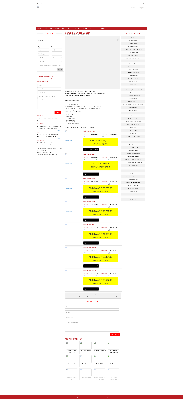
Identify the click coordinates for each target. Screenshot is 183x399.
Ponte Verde (133, 139)
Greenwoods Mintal (133, 101)
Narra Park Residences (100, 350)
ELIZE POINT (99, 363)
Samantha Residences (133, 156)
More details (68, 140)
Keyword (40, 40)
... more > (59, 122)
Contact (103, 28)
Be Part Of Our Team (79, 28)
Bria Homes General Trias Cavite (133, 49)
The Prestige (113, 363)
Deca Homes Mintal (133, 75)
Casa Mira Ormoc (133, 69)
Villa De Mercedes (133, 194)
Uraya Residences (133, 179)
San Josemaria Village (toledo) (133, 159)
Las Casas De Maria (86, 350)
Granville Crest (133, 98)
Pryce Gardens (133, 142)
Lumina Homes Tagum (72, 363)
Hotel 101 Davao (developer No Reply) (133, 104)
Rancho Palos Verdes (133, 147)
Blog (57, 28)
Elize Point (133, 84)
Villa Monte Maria (133, 197)
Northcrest (133, 133)
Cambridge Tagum (133, 55)
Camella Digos (133, 63)
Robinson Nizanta (133, 150)
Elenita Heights (133, 81)
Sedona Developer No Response (133, 162)
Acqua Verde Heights (133, 37)
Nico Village (133, 127)
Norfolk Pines (133, 130)
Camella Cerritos (133, 61)
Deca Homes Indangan (133, 72)
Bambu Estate (133, 43)
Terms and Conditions (114, 397)
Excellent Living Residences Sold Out (133, 90)
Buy (51, 28)
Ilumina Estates (133, 107)
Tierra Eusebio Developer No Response (133, 176)
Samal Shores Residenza (133, 153)
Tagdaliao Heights (133, 171)
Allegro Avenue (133, 40)
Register (132, 7)
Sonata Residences (133, 168)
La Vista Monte (133, 110)
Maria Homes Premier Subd (133, 121)
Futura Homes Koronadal (133, 95)
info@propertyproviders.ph (45, 3)
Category (53, 47)
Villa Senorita (133, 200)
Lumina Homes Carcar (133, 116)
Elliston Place (133, 87)
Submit (60, 69)
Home (39, 28)
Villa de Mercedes (85, 363)
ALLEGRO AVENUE (86, 377)
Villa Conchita (133, 191)
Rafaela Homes (133, 145)
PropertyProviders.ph (79, 397)
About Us (93, 28)
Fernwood (133, 92)
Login (141, 7)
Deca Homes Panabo (133, 78)
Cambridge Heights (133, 52)
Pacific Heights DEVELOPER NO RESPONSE (113, 352)
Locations (65, 28)
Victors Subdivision (133, 188)
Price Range (41, 54)
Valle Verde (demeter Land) (133, 182)
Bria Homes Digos (133, 46)
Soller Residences (133, 165)
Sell (45, 28)
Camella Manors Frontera (133, 58)
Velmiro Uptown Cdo (133, 185)
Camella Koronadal (133, 66)
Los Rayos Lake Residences (133, 113)
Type (39, 47)
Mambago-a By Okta (133, 119)
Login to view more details (91, 149)
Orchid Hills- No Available (133, 136)
